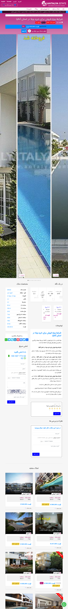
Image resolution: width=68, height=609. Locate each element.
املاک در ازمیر (24, 12)
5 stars (49, 408)
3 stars (54, 408)
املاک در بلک (32, 12)
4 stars (52, 408)
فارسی (14, 1)
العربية (19, 1)
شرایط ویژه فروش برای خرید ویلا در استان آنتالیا (34, 15)
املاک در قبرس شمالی (15, 12)
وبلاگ (36, 9)
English (3, 1)
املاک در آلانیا (55, 12)
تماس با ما (29, 9)
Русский (9, 1)
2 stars (57, 408)
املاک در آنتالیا (62, 12)
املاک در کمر (39, 12)
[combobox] (9, 378)
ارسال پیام (11, 402)
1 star (59, 408)
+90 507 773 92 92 (18, 357)
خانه (63, 9)
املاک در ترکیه (55, 9)
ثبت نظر (36, 454)
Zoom (22, 275)
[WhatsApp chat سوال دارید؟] (64, 605)
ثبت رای (57, 413)
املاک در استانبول (47, 12)
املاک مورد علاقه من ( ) (8, 5)
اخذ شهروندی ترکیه (45, 9)
